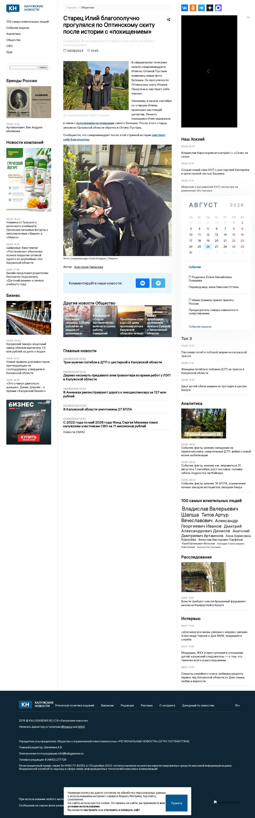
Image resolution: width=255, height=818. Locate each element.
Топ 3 (186, 338)
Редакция (127, 705)
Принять (176, 803)
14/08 (9, 379)
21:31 (191, 163)
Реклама (147, 705)
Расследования (196, 557)
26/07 (184, 625)
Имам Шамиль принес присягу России (211, 301)
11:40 (191, 625)
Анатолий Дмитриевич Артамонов (215, 533)
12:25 (191, 597)
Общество (13, 40)
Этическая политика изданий (74, 705)
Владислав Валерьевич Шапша (209, 512)
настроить (91, 810)
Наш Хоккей (193, 139)
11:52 (191, 646)
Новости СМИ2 (74, 432)
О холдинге (167, 705)
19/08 (9, 358)
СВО (9, 46)
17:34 (17, 124)
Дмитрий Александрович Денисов (211, 528)
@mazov (66, 726)
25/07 (184, 646)
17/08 (184, 597)
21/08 (9, 269)
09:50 (17, 340)
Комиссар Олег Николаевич (209, 547)
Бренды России (21, 80)
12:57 (192, 345)
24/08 (9, 340)
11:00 (191, 667)
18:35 (16, 379)
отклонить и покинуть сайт (122, 810)
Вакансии (107, 705)
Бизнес (13, 295)
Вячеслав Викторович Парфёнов (220, 539)
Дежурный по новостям (198, 705)
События (194, 267)
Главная (72, 7)
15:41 (16, 244)
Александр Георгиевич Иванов (209, 523)
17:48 (16, 269)
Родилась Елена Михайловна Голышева (210, 278)
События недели (17, 28)
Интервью (190, 618)
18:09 (17, 219)
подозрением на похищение (95, 123)
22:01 (192, 146)
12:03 (16, 358)
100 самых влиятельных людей (27, 21)
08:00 (192, 444)
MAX (81, 726)
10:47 (192, 379)
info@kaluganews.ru (71, 753)
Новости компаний (24, 142)
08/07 (184, 667)
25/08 (9, 124)
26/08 (9, 219)
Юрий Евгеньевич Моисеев (199, 543)
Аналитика (13, 34)
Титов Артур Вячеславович (204, 517)
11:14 (191, 362)
